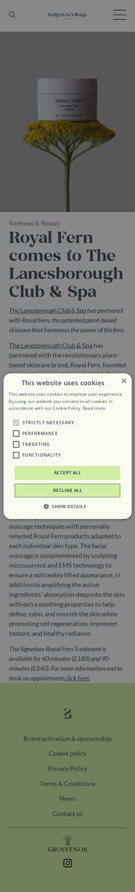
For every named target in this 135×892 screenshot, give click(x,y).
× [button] (123, 380)
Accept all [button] (67, 473)
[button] (16, 423)
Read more (94, 408)
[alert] (67, 446)
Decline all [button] (67, 490)
